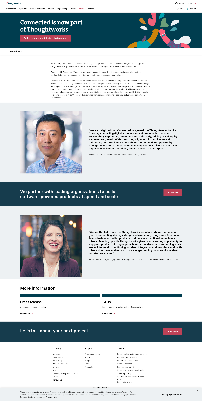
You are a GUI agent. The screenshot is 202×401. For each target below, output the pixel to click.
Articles (88, 357)
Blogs (87, 360)
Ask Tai (193, 8)
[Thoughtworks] (13, 2)
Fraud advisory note (126, 382)
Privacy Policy (52, 397)
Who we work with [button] (37, 9)
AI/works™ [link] (23, 9)
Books (87, 364)
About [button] (81, 9)
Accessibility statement (127, 357)
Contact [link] (90, 9)
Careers (55, 377)
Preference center (92, 354)
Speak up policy (124, 373)
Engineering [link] (62, 9)
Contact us (57, 380)
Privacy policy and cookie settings (132, 354)
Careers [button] (73, 9)
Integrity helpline (124, 367)
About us (56, 354)
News (55, 370)
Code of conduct (124, 364)
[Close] (197, 390)
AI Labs (55, 367)
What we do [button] (11, 9)
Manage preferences (172, 394)
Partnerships (58, 360)
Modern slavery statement (128, 360)
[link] (45, 38)
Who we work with (60, 364)
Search (181, 9)
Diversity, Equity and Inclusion (65, 373)
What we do (57, 357)
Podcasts (89, 367)
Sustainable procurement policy (131, 370)
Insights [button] (51, 9)
